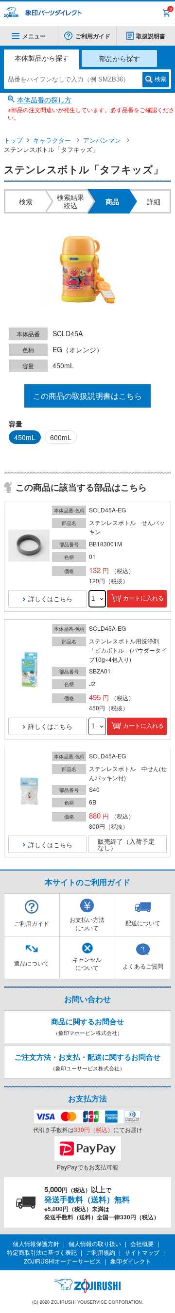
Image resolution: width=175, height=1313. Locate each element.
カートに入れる (143, 598)
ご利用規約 (100, 1252)
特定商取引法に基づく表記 (42, 1252)
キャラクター (52, 140)
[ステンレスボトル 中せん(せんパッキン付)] (29, 792)
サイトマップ (141, 1252)
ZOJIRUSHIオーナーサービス (62, 1261)
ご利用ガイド (92, 36)
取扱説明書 (150, 36)
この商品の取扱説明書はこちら (87, 395)
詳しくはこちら (50, 598)
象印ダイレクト (130, 1261)
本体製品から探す (42, 58)
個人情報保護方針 (36, 1243)
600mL (60, 437)
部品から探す (119, 58)
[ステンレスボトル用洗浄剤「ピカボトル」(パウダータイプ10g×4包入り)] (29, 669)
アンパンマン (102, 140)
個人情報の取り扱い (95, 1243)
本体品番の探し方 (44, 99)
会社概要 (142, 1243)
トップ (13, 140)
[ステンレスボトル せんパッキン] (29, 546)
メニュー (34, 36)
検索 (160, 79)
